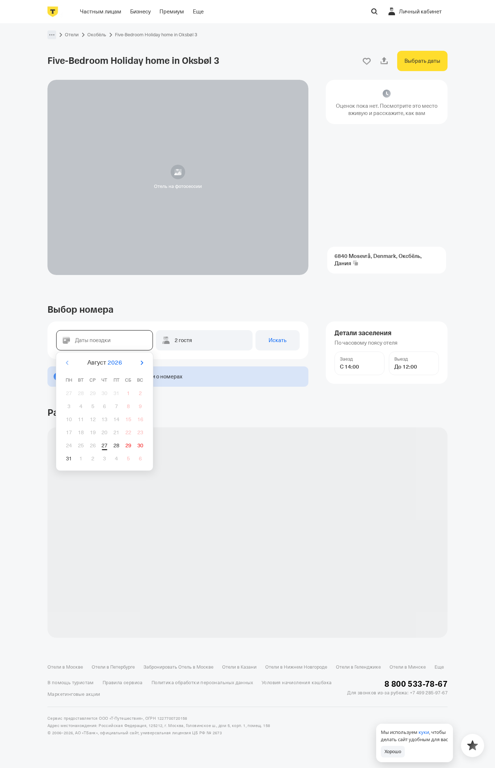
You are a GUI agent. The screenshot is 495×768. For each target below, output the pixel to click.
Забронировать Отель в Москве (178, 667)
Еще (439, 667)
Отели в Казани (239, 667)
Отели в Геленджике (358, 667)
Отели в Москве (65, 667)
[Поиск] (374, 12)
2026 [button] (115, 362)
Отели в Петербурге (113, 667)
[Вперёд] (141, 362)
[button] (51, 34)
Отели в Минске (408, 667)
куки (424, 732)
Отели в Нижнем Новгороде (296, 667)
